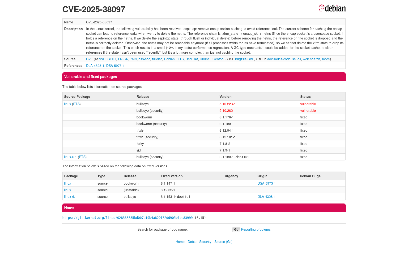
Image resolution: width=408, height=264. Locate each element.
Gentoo (218, 58)
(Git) (229, 241)
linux (67, 103)
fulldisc (157, 58)
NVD (102, 58)
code (287, 58)
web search (311, 58)
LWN (133, 58)
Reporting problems (256, 229)
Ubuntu (205, 58)
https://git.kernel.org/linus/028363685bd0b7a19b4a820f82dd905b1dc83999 (127, 218)
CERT (111, 58)
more (326, 58)
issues (296, 58)
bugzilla (240, 58)
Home (180, 241)
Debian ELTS (174, 58)
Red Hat (192, 58)
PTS (76, 103)
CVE (89, 58)
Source (219, 241)
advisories (274, 58)
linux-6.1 (70, 156)
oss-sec (144, 58)
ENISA (123, 58)
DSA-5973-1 (115, 65)
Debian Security (199, 241)
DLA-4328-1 (95, 65)
